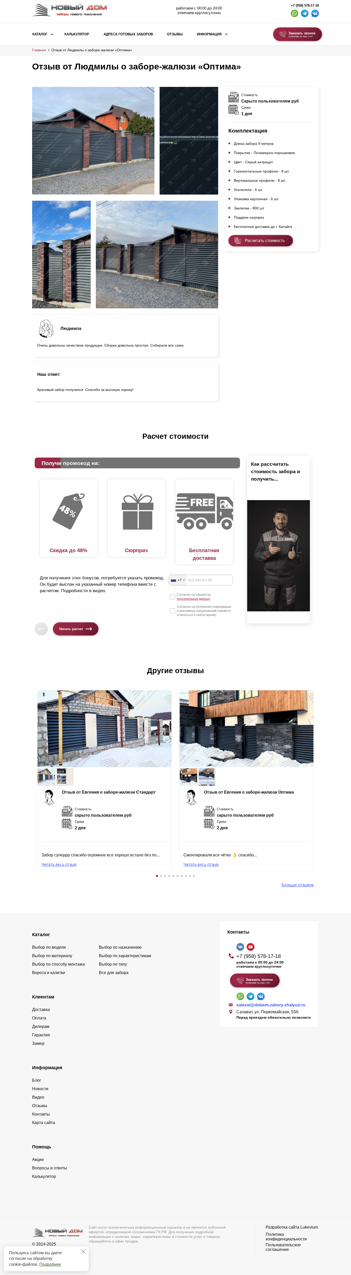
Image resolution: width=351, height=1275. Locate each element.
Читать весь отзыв (59, 864)
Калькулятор (76, 34)
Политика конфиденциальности (286, 1236)
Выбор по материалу (52, 956)
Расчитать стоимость (265, 240)
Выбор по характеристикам (125, 956)
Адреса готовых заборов (128, 34)
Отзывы (175, 34)
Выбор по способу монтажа (58, 964)
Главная (39, 50)
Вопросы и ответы (49, 1168)
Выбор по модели (49, 947)
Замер (38, 1043)
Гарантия (41, 1035)
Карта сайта (43, 1122)
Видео (38, 1097)
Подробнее (50, 1264)
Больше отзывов (298, 885)
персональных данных (193, 599)
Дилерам (40, 1026)
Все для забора (113, 972)
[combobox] (177, 580)
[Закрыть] (83, 1252)
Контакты (41, 1114)
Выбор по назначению (120, 947)
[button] (157, 876)
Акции (38, 1159)
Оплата (39, 1018)
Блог (36, 1080)
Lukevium (309, 1227)
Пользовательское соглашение (283, 1247)
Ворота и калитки (48, 972)
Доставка (41, 1009)
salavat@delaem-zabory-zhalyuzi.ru (271, 1005)
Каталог (39, 34)
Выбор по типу (113, 964)
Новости (40, 1089)
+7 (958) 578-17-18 (305, 5)
